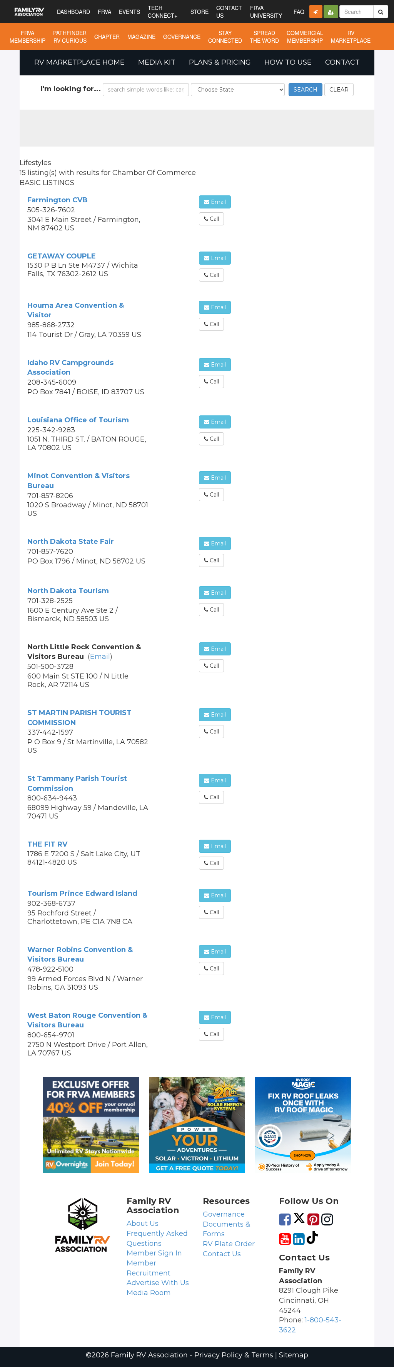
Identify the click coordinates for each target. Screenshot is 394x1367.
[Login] (315, 11)
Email (217, 201)
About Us (143, 1223)
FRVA (104, 11)
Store (199, 11)
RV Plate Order (229, 1244)
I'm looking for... (71, 89)
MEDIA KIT (156, 62)
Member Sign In (154, 1253)
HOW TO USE (288, 62)
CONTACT (342, 62)
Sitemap (293, 1355)
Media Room (149, 1293)
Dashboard (73, 11)
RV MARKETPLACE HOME (79, 62)
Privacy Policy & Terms (233, 1355)
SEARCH (305, 89)
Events (129, 11)
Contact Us (222, 1254)
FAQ (299, 11)
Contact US (229, 11)
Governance (224, 1214)
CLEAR (339, 89)
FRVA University (266, 11)
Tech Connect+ (162, 11)
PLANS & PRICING (220, 62)
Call (213, 218)
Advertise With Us (158, 1283)
